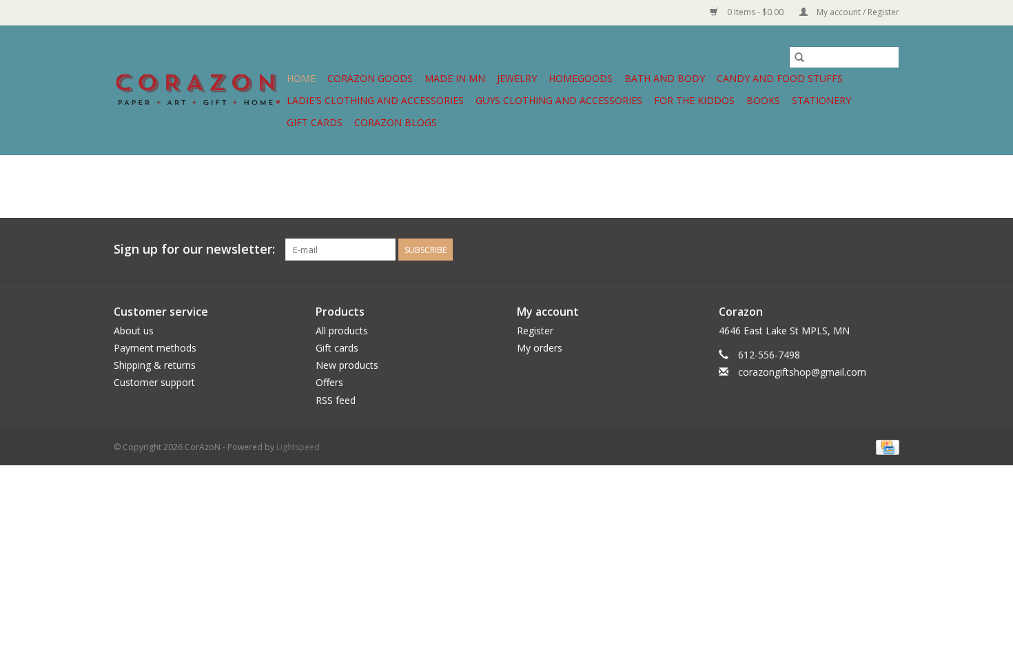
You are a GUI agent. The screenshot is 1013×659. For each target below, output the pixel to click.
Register (535, 330)
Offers (329, 382)
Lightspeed (298, 447)
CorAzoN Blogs (395, 122)
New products (347, 365)
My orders (539, 347)
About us (134, 330)
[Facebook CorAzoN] (863, 250)
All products (342, 330)
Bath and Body (664, 78)
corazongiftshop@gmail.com (802, 371)
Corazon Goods (370, 78)
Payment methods (155, 347)
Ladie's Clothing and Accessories (375, 100)
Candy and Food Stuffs (780, 78)
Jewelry (517, 78)
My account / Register (857, 12)
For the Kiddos (694, 100)
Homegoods (581, 78)
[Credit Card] (885, 446)
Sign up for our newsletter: (194, 249)
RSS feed (336, 400)
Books (763, 100)
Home (301, 78)
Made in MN (454, 78)
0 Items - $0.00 (755, 12)
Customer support (154, 382)
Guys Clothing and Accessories (558, 100)
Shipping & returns (155, 365)
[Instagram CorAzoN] (888, 250)
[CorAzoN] (198, 90)
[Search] (799, 57)
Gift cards (314, 122)
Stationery (821, 100)
